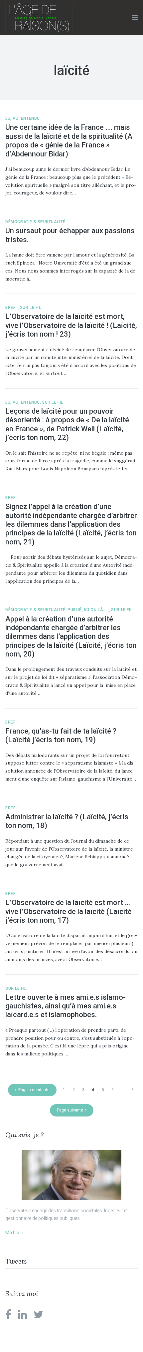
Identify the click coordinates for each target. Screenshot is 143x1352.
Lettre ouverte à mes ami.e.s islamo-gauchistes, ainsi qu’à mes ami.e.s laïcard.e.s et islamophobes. (65, 1006)
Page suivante (70, 1110)
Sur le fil (30, 307)
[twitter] (39, 1316)
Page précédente (34, 1089)
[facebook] (8, 1316)
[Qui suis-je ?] (71, 1175)
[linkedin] (22, 1316)
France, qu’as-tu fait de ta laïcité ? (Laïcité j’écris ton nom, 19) (60, 735)
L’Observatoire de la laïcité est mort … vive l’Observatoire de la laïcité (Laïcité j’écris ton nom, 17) (68, 911)
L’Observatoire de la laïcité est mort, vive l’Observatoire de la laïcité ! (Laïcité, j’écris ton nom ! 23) (71, 325)
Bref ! (11, 307)
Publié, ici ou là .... (88, 609)
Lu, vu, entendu (22, 118)
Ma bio (12, 1232)
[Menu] (135, 17)
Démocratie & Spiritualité (35, 221)
